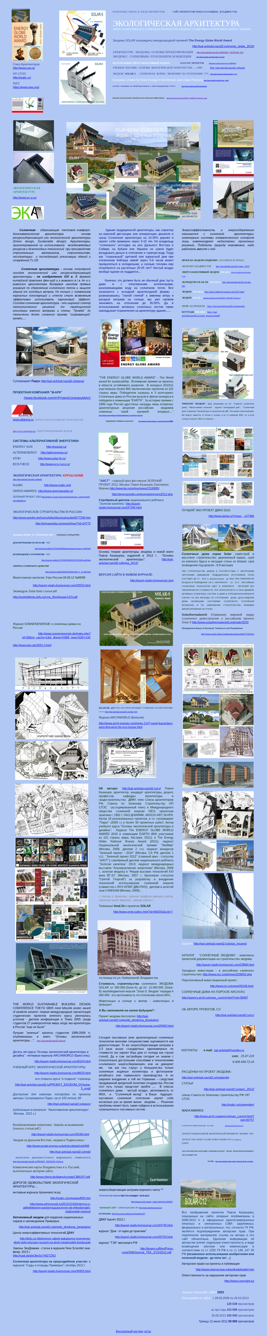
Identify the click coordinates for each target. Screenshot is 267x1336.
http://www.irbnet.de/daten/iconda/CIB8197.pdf (60, 1176)
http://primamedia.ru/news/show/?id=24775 (63, 523)
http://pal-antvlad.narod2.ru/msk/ (70, 1151)
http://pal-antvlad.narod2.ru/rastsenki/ (194, 86)
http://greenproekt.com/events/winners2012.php (142, 494)
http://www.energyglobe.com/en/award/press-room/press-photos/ (121, 415)
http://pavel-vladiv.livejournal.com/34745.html (144, 1225)
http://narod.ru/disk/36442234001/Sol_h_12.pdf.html (68, 572)
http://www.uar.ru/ (24, 68)
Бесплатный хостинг (129, 1331)
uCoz (147, 1331)
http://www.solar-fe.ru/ (52, 458)
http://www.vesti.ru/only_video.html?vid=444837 (152, 1202)
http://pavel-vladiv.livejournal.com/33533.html (62, 585)
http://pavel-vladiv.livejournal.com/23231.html (224, 292)
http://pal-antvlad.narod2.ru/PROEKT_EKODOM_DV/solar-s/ (221, 298)
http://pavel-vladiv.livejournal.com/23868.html (222, 63)
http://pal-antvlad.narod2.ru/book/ (227, 67)
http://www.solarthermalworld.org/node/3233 (220, 622)
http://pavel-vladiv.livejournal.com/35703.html (144, 1236)
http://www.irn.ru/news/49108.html (231, 986)
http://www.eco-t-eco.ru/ (55, 464)
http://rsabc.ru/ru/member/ (238, 1104)
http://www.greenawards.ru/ (55, 491)
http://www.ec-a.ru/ (25, 197)
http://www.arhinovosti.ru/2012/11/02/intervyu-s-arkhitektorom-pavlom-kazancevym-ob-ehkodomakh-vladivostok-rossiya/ (57, 1207)
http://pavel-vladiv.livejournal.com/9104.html (63, 1061)
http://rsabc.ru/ (22, 77)
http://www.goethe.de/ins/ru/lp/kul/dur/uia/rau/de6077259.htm (52, 517)
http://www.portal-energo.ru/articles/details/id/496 (58, 1146)
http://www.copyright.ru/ (239, 1281)
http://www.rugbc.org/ (57, 485)
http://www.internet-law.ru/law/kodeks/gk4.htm (225, 1269)
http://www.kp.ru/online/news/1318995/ (134, 488)
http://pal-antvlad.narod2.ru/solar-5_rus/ (223, 74)
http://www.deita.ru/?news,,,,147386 (231, 516)
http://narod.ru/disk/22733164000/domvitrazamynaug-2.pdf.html (63, 548)
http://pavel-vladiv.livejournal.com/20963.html (144, 1025)
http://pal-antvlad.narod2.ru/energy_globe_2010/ (223, 46)
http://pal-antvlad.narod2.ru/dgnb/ (27, 479)
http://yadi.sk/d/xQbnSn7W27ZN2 (34, 1255)
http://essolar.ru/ (56, 446)
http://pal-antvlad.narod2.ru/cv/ (141, 788)
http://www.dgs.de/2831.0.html (32, 645)
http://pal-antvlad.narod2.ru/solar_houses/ (210, 57)
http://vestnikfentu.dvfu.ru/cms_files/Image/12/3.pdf (45, 597)
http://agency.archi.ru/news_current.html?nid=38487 (155, 421)
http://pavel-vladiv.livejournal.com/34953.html (62, 1271)
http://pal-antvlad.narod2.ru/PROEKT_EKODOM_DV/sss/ (38, 1161)
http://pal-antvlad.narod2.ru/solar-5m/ (121, 712)
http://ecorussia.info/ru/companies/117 (128, 1214)
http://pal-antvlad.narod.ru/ (150, 1208)
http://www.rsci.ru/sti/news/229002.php (227, 974)
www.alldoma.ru (23, 419)
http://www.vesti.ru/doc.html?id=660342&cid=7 (143, 911)
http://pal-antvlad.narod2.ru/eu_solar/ (216, 80)
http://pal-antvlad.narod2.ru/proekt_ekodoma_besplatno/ (55, 1226)
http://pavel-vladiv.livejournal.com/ (151, 580)
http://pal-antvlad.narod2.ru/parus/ (62, 381)
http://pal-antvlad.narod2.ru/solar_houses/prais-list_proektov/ (234, 1161)
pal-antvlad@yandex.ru (229, 1050)
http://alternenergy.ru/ (54, 452)
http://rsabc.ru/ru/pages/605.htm (70, 1198)
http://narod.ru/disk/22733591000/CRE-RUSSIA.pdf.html (66, 560)
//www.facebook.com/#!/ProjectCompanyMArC (57, 398)
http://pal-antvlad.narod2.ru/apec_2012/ (233, 266)
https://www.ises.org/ (26, 87)
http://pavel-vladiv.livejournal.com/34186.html (60, 1134)
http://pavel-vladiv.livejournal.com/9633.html (63, 1073)
